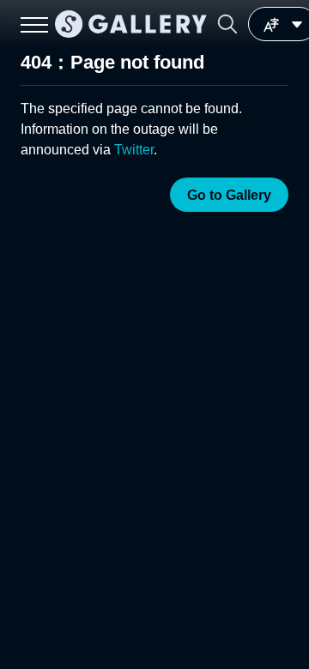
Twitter (134, 149)
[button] (227, 24)
